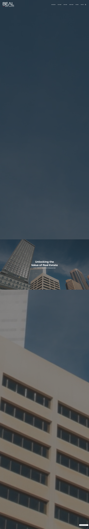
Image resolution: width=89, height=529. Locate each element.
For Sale (82, 4)
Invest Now (71, 4)
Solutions (59, 4)
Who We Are (53, 4)
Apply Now (65, 4)
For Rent (77, 4)
